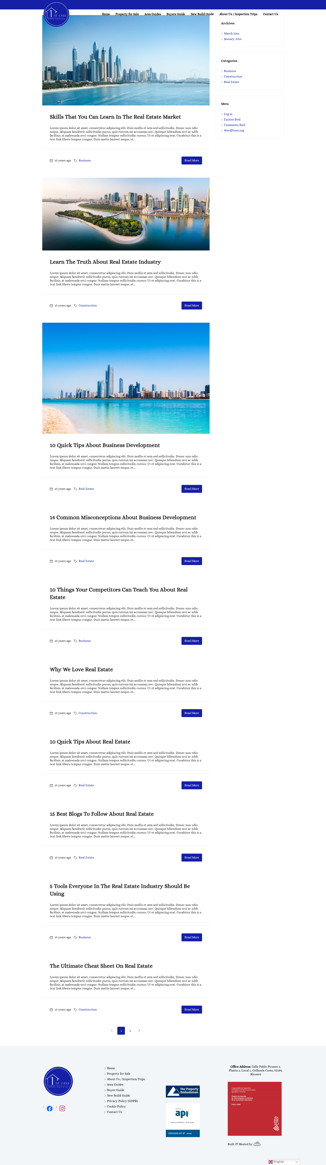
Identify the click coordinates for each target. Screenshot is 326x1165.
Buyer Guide (115, 1090)
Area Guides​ (153, 14)
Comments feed (234, 125)
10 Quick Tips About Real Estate (90, 741)
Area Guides (115, 1084)
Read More (192, 160)
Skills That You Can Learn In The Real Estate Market (115, 117)
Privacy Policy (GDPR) (122, 1101)
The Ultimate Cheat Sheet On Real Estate (101, 966)
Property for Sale (127, 14)
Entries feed (232, 119)
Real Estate (86, 489)
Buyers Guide (176, 14)
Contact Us (270, 14)
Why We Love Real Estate (81, 669)
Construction (88, 305)
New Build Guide (202, 14)
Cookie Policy (116, 1106)
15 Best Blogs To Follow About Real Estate (102, 814)
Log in (228, 114)
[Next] (139, 1030)
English (278, 1161)
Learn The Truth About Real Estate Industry (105, 262)
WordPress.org (234, 130)
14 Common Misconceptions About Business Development (123, 517)
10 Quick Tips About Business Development (105, 445)
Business (85, 160)
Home (106, 14)
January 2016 (232, 39)
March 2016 (231, 33)
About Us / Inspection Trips (238, 14)
